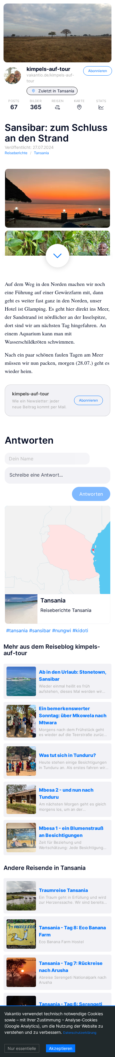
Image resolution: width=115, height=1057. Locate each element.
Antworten (91, 494)
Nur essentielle (22, 1048)
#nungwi (61, 630)
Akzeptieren (60, 1048)
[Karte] (57, 550)
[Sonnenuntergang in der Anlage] (57, 198)
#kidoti (80, 630)
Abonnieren (97, 71)
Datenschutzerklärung (79, 1033)
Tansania (52, 600)
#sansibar (40, 630)
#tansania (17, 630)
